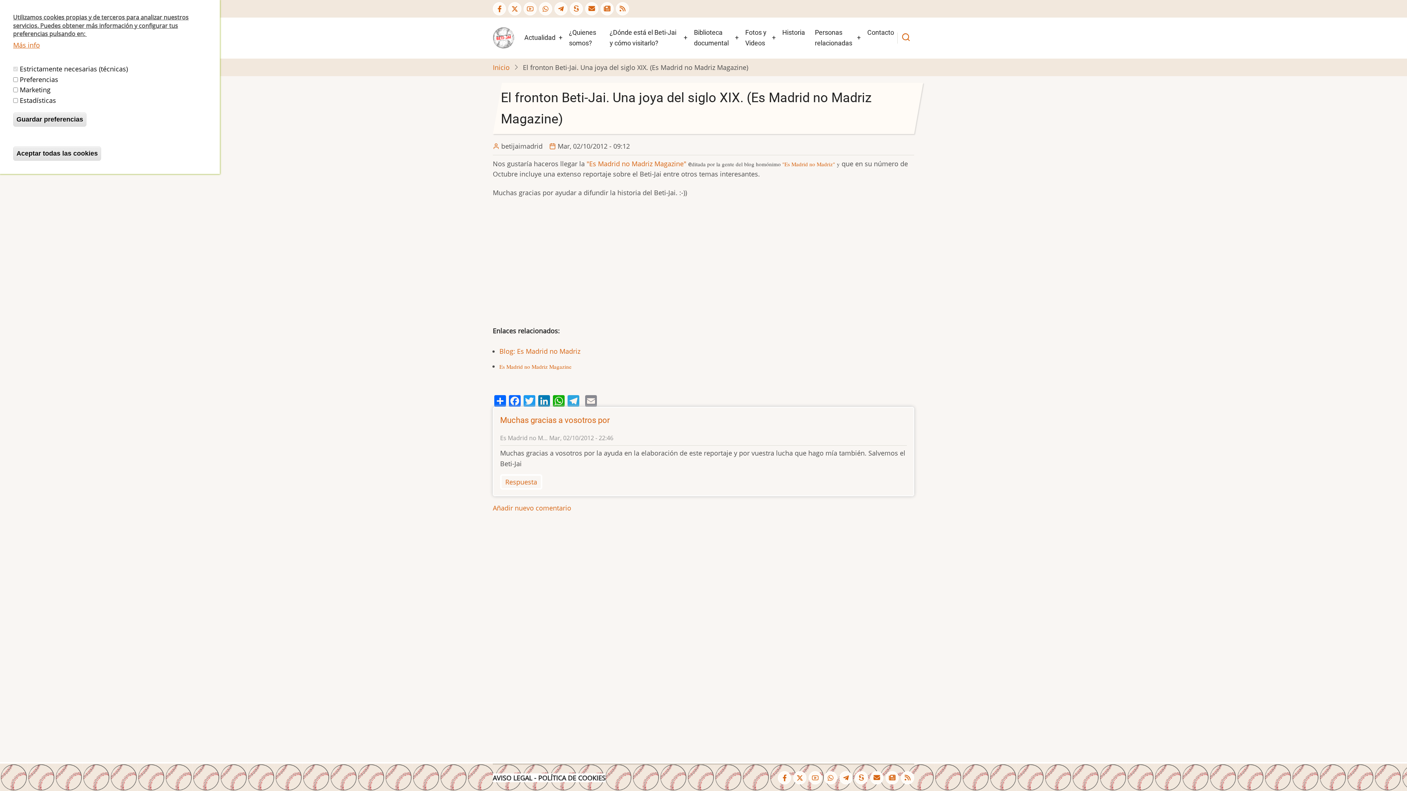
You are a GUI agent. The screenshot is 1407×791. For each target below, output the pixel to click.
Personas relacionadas (833, 38)
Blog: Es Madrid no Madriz (539, 351)
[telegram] (561, 8)
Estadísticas (38, 100)
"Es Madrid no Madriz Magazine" (636, 163)
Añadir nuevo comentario (532, 508)
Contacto (880, 32)
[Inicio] (503, 37)
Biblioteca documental (711, 38)
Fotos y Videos (756, 38)
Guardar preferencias (49, 119)
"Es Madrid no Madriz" (808, 164)
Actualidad (539, 37)
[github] (545, 8)
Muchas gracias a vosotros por (555, 420)
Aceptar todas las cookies (57, 153)
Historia (793, 32)
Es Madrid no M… (524, 438)
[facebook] (499, 8)
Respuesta (521, 482)
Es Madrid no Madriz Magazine (535, 366)
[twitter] (514, 8)
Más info (26, 45)
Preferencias (39, 79)
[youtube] (530, 8)
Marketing (35, 89)
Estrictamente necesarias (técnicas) (74, 68)
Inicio (501, 67)
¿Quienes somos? (582, 38)
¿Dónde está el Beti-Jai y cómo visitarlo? (643, 38)
